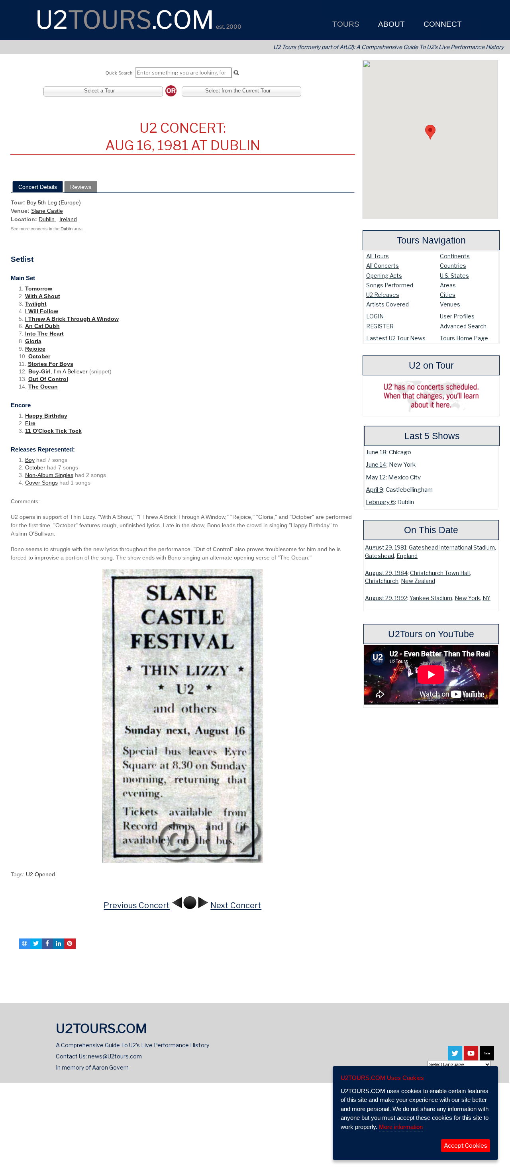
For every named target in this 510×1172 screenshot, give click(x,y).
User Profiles (457, 316)
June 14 (376, 464)
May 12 (376, 477)
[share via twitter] (35, 943)
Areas (448, 285)
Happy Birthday (46, 415)
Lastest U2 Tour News (396, 338)
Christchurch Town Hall (440, 573)
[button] (430, 132)
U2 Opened (40, 874)
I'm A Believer (71, 371)
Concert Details (37, 187)
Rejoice (35, 349)
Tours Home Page (464, 338)
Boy (30, 460)
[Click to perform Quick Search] (236, 73)
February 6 (380, 502)
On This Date (431, 530)
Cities (447, 294)
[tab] (37, 187)
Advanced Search (463, 326)
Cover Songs (41, 482)
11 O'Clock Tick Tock (53, 431)
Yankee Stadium (431, 598)
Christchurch (381, 581)
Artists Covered (387, 304)
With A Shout (42, 296)
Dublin (47, 219)
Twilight (36, 303)
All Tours (377, 256)
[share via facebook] (47, 943)
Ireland (68, 219)
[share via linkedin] (58, 943)
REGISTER (380, 326)
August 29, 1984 (386, 573)
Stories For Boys (50, 364)
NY (486, 598)
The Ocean (43, 386)
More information (401, 1126)
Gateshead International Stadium (452, 547)
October (39, 356)
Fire (30, 423)
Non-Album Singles (49, 475)
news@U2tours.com (115, 1056)
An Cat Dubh (42, 326)
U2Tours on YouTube (431, 634)
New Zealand (418, 581)
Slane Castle (47, 211)
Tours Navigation (431, 240)
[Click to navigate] (182, 716)
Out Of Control (48, 379)
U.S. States (454, 275)
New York (467, 598)
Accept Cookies (465, 1145)
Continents (455, 256)
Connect (442, 24)
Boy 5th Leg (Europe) (54, 202)
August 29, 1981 (385, 547)
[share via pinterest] (69, 943)
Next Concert (235, 905)
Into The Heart (44, 333)
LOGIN (375, 316)
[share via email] (24, 943)
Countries (453, 265)
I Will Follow (41, 311)
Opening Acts (384, 275)
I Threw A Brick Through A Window (72, 319)
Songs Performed (389, 285)
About (390, 24)
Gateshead (379, 556)
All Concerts (382, 265)
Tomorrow (38, 288)
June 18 (376, 452)
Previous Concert (137, 905)
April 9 (374, 489)
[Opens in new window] (455, 1057)
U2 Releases (382, 294)
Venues (450, 304)
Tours (344, 24)
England (407, 556)
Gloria (33, 341)
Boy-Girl (39, 371)
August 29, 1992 (386, 598)
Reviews (80, 187)
